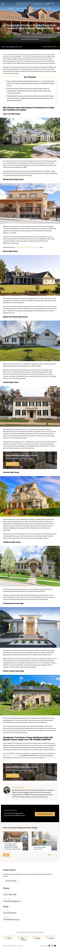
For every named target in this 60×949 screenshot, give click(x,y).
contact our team (13, 755)
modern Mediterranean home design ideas (27, 247)
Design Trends (17, 37)
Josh (21, 946)
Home (5, 37)
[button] (2, 4)
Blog (9, 37)
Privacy (41, 946)
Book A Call (12, 464)
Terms (46, 946)
